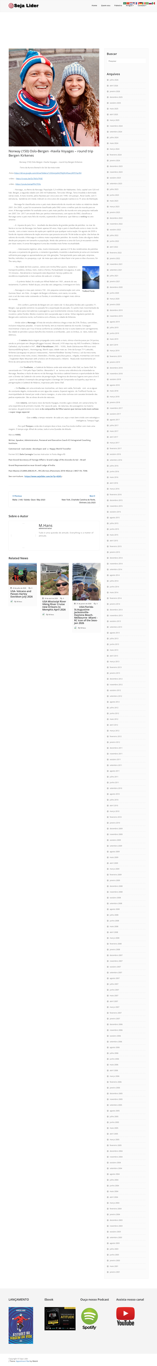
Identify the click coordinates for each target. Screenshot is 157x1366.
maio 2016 (114, 477)
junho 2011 (114, 782)
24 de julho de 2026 (19, 588)
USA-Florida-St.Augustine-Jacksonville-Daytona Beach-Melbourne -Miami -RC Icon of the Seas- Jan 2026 (86, 615)
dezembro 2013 (116, 609)
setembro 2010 (116, 788)
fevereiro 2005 (116, 1145)
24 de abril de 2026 (51, 598)
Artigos (129, 5)
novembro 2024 (116, 126)
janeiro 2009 (115, 880)
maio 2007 (114, 995)
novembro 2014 (116, 563)
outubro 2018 (115, 379)
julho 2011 (114, 777)
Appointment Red (23, 1361)
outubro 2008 (115, 897)
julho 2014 (114, 581)
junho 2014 (114, 586)
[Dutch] (131, 3)
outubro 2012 (115, 690)
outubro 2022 (115, 229)
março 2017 (114, 442)
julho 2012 (114, 707)
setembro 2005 (116, 1105)
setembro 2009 (116, 846)
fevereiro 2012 (116, 736)
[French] (137, 3)
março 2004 (114, 1203)
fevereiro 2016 (116, 494)
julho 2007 (114, 984)
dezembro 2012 (116, 679)
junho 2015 (114, 529)
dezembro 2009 (116, 828)
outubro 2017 (115, 414)
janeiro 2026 (115, 91)
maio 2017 (114, 431)
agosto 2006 (115, 1047)
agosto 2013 (115, 633)
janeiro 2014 (115, 604)
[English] (134, 3)
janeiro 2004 (115, 1214)
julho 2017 (114, 425)
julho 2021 (114, 275)
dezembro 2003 (116, 1220)
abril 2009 (114, 863)
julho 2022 (114, 235)
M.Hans (19, 602)
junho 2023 (114, 195)
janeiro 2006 (115, 1088)
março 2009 (114, 869)
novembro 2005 (116, 1099)
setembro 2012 (116, 696)
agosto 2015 (115, 517)
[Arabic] (124, 3)
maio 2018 (114, 391)
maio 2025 (114, 108)
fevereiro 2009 (116, 874)
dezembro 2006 (116, 1024)
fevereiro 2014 (116, 598)
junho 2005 (114, 1122)
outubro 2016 (115, 454)
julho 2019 (114, 327)
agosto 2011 (115, 771)
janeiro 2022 (115, 258)
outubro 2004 (115, 1162)
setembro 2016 (116, 460)
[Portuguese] (147, 3)
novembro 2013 (116, 615)
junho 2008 (114, 920)
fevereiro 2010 (116, 817)
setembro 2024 (116, 131)
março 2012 (114, 730)
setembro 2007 (116, 972)
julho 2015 (114, 523)
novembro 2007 (116, 961)
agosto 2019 (115, 322)
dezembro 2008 (116, 886)
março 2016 (114, 489)
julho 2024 (114, 137)
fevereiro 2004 (116, 1208)
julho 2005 (114, 1116)
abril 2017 (114, 437)
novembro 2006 (116, 1030)
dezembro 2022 (116, 218)
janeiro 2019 (115, 362)
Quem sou (105, 5)
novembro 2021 (116, 264)
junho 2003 (114, 1255)
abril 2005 (114, 1134)
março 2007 (114, 1007)
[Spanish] (153, 3)
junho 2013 (114, 644)
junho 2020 (114, 293)
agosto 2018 (115, 385)
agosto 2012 (115, 702)
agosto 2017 (115, 419)
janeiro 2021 (115, 281)
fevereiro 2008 (116, 944)
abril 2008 (114, 932)
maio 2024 (114, 143)
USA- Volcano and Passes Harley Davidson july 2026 (21, 594)
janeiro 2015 (115, 552)
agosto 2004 (115, 1174)
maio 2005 (114, 1128)
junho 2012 (114, 713)
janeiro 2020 (115, 304)
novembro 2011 (116, 753)
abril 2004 (114, 1197)
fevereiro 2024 (116, 155)
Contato (141, 5)
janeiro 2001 (115, 1272)
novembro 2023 (116, 172)
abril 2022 (114, 247)
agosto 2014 (115, 575)
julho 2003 (114, 1249)
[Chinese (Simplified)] (128, 3)
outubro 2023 (115, 178)
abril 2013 (114, 656)
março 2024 (114, 149)
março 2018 (114, 396)
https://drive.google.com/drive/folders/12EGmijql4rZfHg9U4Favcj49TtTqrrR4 (47, 173)
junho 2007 (114, 990)
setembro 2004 (116, 1168)
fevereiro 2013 (116, 667)
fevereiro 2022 (116, 252)
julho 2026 (114, 80)
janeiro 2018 (115, 402)
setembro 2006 (116, 1041)
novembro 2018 (116, 373)
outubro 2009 (115, 840)
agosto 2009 (115, 851)
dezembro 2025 (116, 97)
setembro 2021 (116, 270)
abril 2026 (114, 85)
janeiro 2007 (115, 1018)
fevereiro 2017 (116, 448)
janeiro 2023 (115, 212)
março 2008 (114, 938)
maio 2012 (114, 719)
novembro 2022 (116, 224)
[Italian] (144, 3)
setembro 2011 (116, 765)
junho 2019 (114, 333)
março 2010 (114, 811)
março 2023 (114, 206)
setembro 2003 (116, 1237)
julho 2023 (114, 189)
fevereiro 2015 (116, 546)
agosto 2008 (115, 909)
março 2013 (114, 661)
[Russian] (150, 3)
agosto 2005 (115, 1111)
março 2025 (114, 120)
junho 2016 (114, 471)
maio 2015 (114, 535)
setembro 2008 (116, 903)
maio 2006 (114, 1064)
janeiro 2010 (115, 823)
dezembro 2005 (116, 1093)
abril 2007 (114, 1001)
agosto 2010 (115, 794)
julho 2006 (114, 1053)
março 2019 (114, 350)
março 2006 (114, 1076)
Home (94, 5)
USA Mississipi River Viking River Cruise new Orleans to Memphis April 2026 (54, 605)
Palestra (118, 5)
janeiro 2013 (115, 673)
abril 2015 (114, 540)
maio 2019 (114, 339)
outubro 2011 (115, 759)
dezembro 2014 (116, 558)
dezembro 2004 (116, 1151)
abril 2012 (114, 725)
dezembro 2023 (116, 166)
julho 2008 (114, 915)
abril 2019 (114, 345)
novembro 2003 (116, 1226)
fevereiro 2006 (116, 1082)
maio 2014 (114, 592)
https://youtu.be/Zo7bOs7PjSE (29, 178)
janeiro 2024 (115, 160)
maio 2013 (114, 650)
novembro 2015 (116, 506)
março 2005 (114, 1139)
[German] (140, 3)
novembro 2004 (116, 1157)
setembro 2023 (116, 183)
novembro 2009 (116, 834)
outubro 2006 (115, 1036)
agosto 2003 (115, 1243)
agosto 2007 (115, 978)
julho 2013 (114, 638)
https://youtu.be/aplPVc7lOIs (28, 184)
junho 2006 (114, 1059)
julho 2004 (114, 1180)
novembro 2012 (116, 684)
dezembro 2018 (116, 368)
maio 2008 (114, 926)
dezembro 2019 (116, 310)
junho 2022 (114, 241)
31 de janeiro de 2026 (84, 604)
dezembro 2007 (116, 955)
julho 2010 (114, 800)
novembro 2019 (116, 316)
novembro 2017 (116, 408)
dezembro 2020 (116, 287)
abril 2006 (114, 1070)
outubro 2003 (115, 1231)
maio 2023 (114, 201)
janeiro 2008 (115, 949)
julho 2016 (114, 466)
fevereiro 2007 (116, 1013)
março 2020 (114, 299)
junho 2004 (114, 1185)
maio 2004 (114, 1191)
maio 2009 (114, 857)
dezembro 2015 (116, 500)
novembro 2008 (116, 892)
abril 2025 (114, 114)
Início (133, 20)
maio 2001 (114, 1266)
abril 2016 (114, 483)
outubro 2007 (115, 967)
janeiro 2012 (115, 742)
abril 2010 (114, 805)
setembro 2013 (116, 627)
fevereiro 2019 (116, 356)
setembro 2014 (116, 569)
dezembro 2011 (116, 748)
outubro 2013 (115, 621)
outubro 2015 (115, 512)
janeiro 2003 (115, 1260)
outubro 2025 (115, 103)
